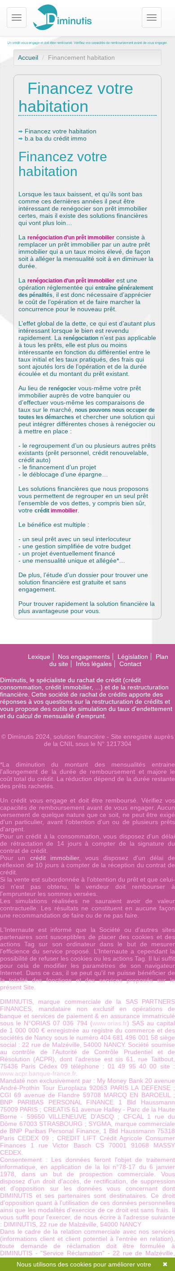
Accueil (28, 57)
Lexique (39, 656)
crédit (42, 511)
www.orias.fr (109, 1023)
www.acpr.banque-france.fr (38, 1073)
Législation (133, 656)
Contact (130, 663)
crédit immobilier (54, 857)
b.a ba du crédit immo (56, 138)
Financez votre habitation (60, 131)
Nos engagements (84, 656)
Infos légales (94, 663)
